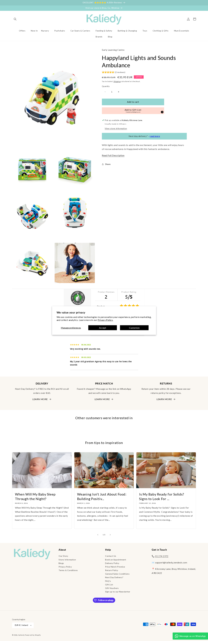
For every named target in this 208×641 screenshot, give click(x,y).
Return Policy (111, 570)
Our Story (63, 556)
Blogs (61, 563)
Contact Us (110, 556)
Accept (102, 327)
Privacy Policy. (105, 320)
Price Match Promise (115, 566)
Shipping (117, 81)
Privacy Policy (65, 566)
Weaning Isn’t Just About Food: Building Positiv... (101, 496)
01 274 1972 (161, 556)
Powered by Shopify (33, 635)
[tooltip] (162, 112)
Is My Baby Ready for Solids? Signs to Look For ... (161, 496)
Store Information (67, 559)
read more (155, 136)
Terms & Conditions (68, 570)
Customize (134, 327)
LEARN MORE (40, 399)
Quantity (106, 86)
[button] (15, 19)
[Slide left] (98, 535)
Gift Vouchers (112, 588)
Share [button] (108, 164)
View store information (116, 128)
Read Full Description (113, 155)
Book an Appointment (115, 559)
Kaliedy (21, 635)
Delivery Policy (112, 563)
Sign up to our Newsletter (117, 591)
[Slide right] (110, 535)
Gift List (109, 584)
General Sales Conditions (117, 574)
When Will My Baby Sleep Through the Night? (35, 496)
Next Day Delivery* (114, 577)
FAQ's (108, 581)
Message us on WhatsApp (192, 635)
